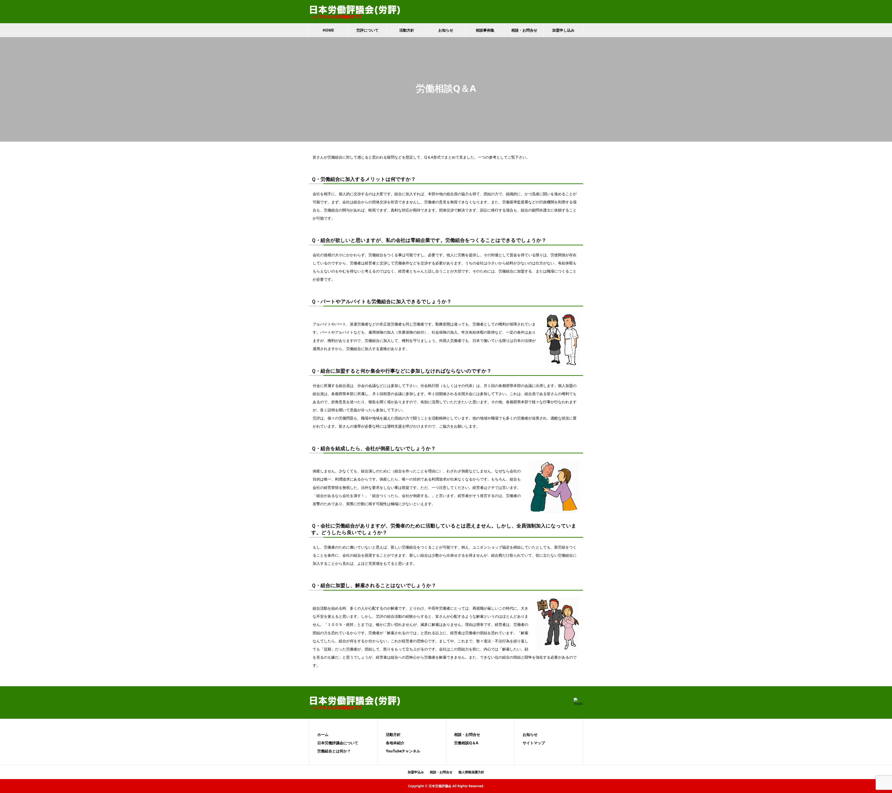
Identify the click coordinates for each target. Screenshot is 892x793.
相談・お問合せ (524, 30)
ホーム (322, 734)
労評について (367, 30)
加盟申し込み (563, 30)
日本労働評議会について (337, 742)
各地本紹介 (395, 742)
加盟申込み (416, 772)
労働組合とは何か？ (334, 751)
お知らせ (445, 30)
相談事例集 (485, 30)
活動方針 (406, 30)
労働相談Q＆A (466, 742)
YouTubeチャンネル (403, 751)
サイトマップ (534, 742)
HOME (328, 30)
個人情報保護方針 (471, 772)
